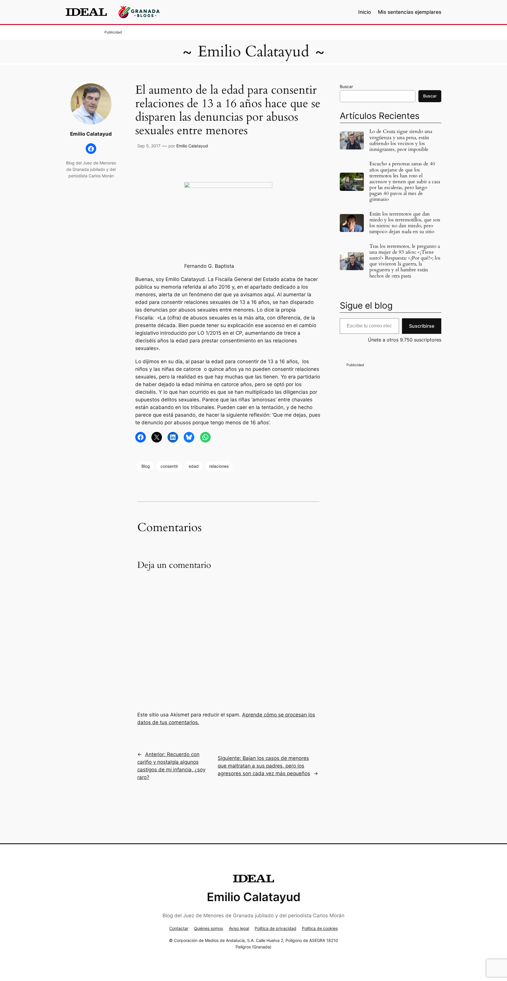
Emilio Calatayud (253, 51)
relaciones (219, 466)
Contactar (178, 928)
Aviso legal (239, 928)
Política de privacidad (275, 928)
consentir (169, 466)
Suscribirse (421, 326)
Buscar (346, 86)
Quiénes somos (208, 928)
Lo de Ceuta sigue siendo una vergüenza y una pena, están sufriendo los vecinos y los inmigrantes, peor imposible (400, 140)
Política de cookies (320, 928)
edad (194, 466)
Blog (145, 466)
